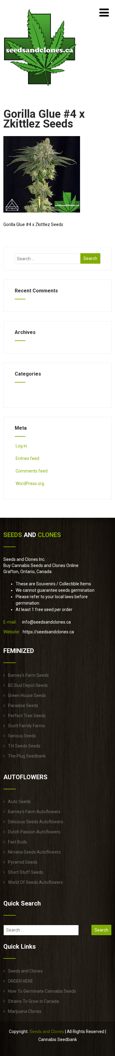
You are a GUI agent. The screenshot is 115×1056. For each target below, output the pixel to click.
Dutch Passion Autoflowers (34, 831)
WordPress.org (30, 483)
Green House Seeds (27, 695)
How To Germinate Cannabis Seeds (42, 991)
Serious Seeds (22, 735)
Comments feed (32, 471)
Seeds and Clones (25, 971)
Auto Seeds (19, 801)
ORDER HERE (20, 981)
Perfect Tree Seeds (27, 715)
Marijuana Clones (24, 1011)
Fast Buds (17, 841)
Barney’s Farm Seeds (28, 675)
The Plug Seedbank (27, 756)
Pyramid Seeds (22, 862)
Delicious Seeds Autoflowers (35, 821)
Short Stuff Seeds (25, 872)
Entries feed (27, 458)
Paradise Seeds (23, 705)
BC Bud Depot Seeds (28, 685)
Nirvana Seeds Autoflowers (34, 852)
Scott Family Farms (26, 725)
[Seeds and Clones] (40, 89)
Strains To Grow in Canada (33, 1001)
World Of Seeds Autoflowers (35, 882)
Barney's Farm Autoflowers (34, 811)
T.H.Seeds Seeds (24, 745)
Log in (21, 445)
